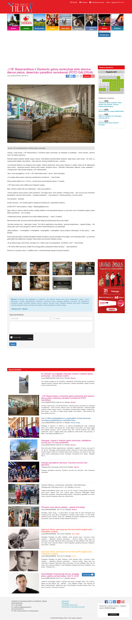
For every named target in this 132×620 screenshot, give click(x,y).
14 (115, 83)
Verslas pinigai (75, 423)
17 (100, 86)
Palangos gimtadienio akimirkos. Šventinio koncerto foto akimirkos (64, 463)
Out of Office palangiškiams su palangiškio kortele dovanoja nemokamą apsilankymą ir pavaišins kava (65, 419)
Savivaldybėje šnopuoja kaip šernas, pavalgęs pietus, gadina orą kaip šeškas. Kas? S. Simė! (60, 574)
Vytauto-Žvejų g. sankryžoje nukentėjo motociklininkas (63, 484)
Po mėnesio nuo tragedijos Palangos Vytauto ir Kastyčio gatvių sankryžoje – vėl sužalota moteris (67, 374)
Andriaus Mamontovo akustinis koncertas (108, 124)
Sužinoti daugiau (110, 608)
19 (107, 86)
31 (100, 92)
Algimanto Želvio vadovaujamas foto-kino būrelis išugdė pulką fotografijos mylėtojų (66, 530)
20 (111, 86)
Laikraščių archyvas (97, 2)
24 (100, 89)
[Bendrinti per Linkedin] (74, 76)
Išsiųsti (13, 344)
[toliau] (122, 71)
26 (107, 89)
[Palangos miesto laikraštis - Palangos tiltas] (20, 7)
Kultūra (74, 556)
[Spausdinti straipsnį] (77, 76)
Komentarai (88, 575)
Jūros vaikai (75, 534)
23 (122, 86)
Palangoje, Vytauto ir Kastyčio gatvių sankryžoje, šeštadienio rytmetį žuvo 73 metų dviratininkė (66, 441)
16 (122, 83)
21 (115, 86)
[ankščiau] (99, 71)
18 (104, 86)
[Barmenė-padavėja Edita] (39, 283)
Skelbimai (65, 603)
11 (104, 83)
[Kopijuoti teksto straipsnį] (80, 76)
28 (115, 89)
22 (118, 86)
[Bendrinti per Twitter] (70, 76)
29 (118, 89)
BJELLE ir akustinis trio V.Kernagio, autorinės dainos (110, 117)
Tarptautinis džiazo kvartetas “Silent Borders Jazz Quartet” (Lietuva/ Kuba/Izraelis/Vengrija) (110, 104)
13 (111, 83)
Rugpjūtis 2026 (111, 72)
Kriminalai (77, 487)
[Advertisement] (66, 52)
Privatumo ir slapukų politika (73, 607)
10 (100, 83)
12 (107, 83)
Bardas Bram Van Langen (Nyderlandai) (111, 111)
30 (122, 89)
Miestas (73, 378)
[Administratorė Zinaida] (17, 283)
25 (104, 89)
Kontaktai (84, 2)
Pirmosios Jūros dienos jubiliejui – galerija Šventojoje (63, 507)
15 (118, 83)
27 (111, 89)
